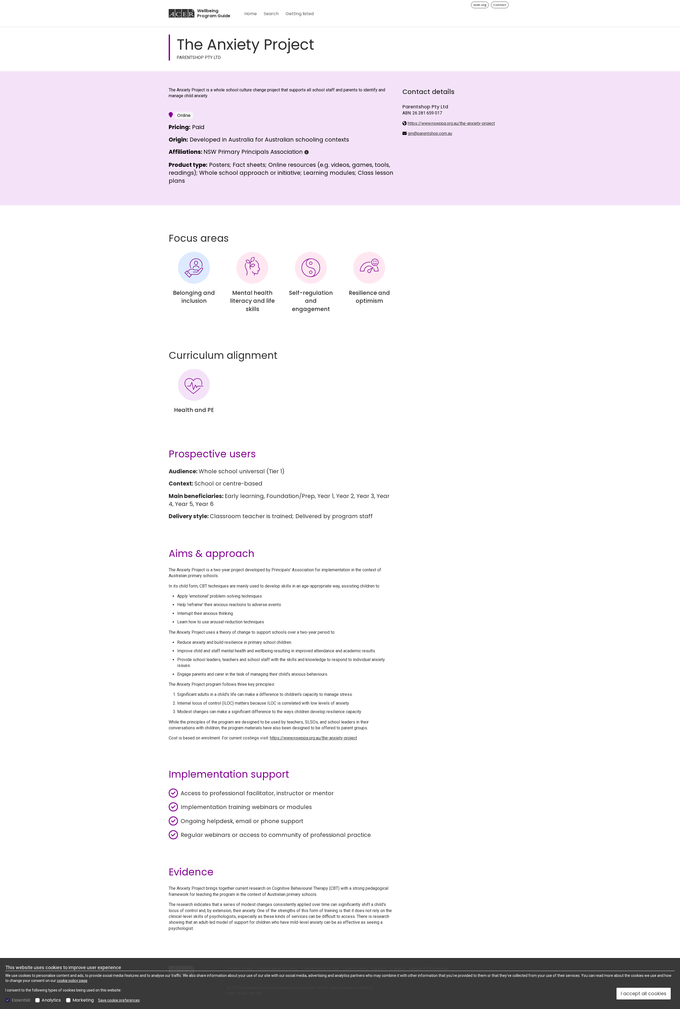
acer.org (479, 5)
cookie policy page (72, 980)
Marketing (83, 1000)
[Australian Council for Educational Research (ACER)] (181, 13)
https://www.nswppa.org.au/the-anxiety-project (451, 123)
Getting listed (300, 14)
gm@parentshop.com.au (430, 133)
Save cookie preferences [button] (119, 1000)
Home (250, 14)
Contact (499, 5)
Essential (21, 1000)
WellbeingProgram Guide (213, 13)
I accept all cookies (643, 993)
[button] (306, 152)
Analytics (51, 1000)
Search (271, 14)
